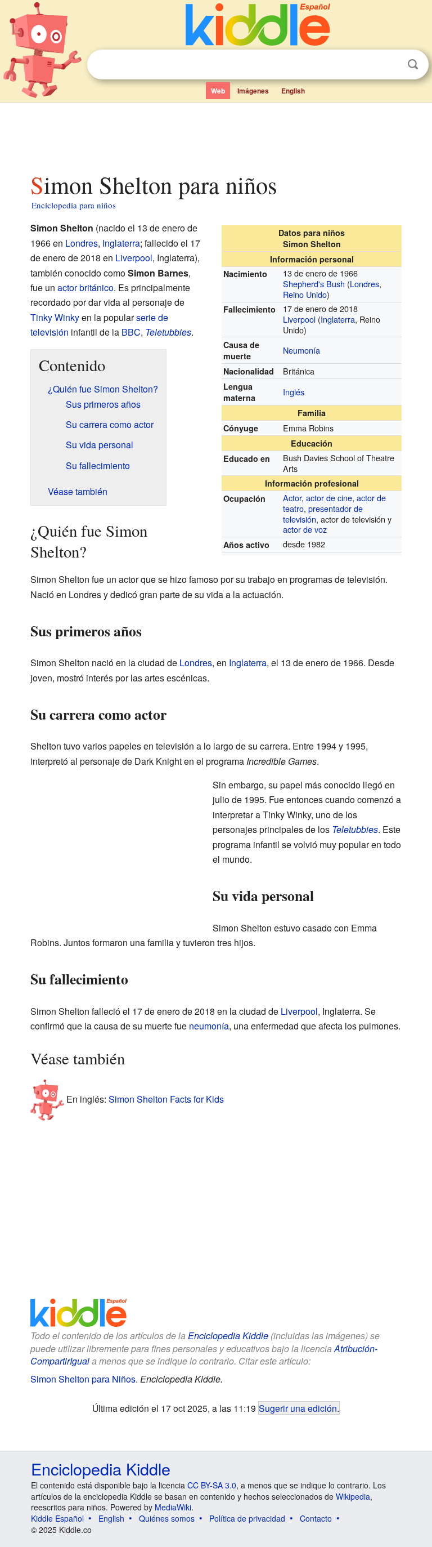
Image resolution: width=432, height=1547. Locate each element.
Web (218, 91)
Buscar (412, 64)
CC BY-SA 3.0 (211, 1485)
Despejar (389, 64)
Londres (364, 283)
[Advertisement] (216, 135)
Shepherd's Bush (314, 283)
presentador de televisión (323, 513)
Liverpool (299, 319)
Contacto (316, 1518)
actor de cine (329, 497)
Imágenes (253, 91)
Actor (292, 497)
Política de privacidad (247, 1518)
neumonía (209, 1025)
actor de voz (305, 529)
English (293, 91)
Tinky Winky (54, 317)
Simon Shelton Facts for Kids (166, 1098)
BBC (131, 332)
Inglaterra (338, 319)
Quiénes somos (167, 1518)
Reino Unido (305, 294)
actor (67, 287)
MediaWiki (173, 1507)
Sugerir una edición (298, 1408)
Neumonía (301, 350)
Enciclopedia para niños (74, 205)
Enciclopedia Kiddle (228, 1335)
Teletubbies (168, 332)
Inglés (293, 392)
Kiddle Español (57, 1518)
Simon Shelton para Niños (83, 1378)
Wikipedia (353, 1496)
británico (96, 287)
